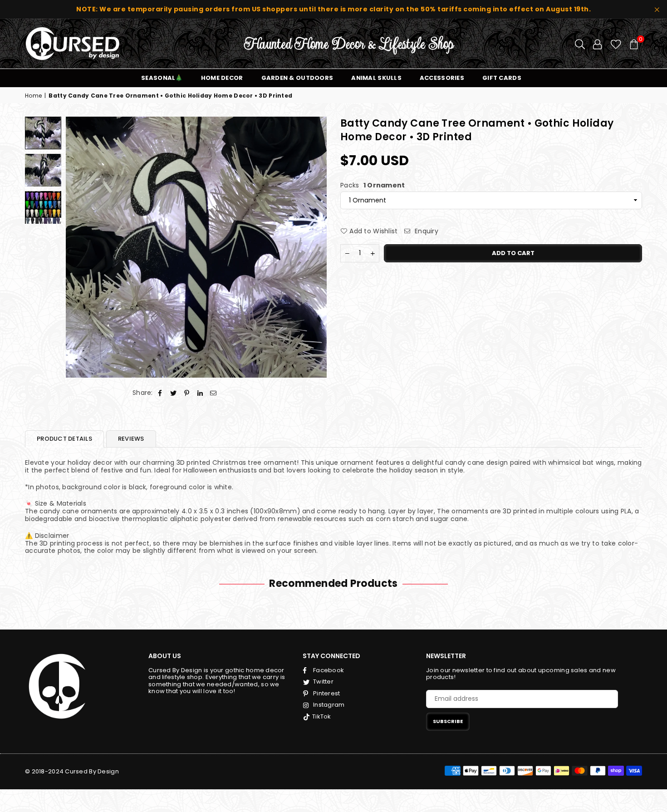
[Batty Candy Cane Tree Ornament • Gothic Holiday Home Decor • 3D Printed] (43, 133)
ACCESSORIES (442, 78)
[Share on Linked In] (200, 393)
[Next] (314, 247)
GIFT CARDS (501, 78)
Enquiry (425, 231)
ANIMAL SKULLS (376, 78)
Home (33, 96)
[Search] (580, 43)
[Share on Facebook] (160, 393)
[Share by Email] (213, 393)
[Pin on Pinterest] (186, 393)
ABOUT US (164, 655)
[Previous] (78, 247)
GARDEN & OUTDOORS (297, 78)
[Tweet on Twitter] (173, 393)
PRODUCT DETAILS (64, 438)
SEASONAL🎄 (162, 78)
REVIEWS (131, 438)
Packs (372, 185)
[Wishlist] (616, 43)
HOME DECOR (222, 78)
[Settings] (597, 43)
